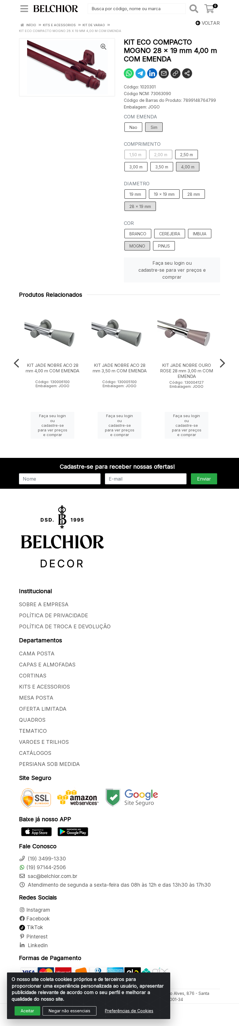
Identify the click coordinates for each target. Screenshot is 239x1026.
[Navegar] (16, 363)
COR (129, 223)
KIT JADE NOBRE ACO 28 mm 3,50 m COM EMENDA (120, 368)
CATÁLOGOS (35, 753)
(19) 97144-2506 (46, 867)
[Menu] (24, 8)
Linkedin (37, 945)
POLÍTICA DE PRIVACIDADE (53, 615)
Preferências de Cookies (129, 1010)
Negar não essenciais (69, 1010)
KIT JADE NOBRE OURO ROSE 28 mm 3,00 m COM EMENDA (186, 370)
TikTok (34, 927)
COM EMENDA (140, 117)
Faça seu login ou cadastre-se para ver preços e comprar (172, 270)
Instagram (38, 910)
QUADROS (32, 720)
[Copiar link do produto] (175, 73)
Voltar (210, 23)
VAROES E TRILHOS (44, 742)
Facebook (38, 918)
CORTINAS (32, 676)
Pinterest (37, 936)
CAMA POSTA (37, 653)
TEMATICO (33, 731)
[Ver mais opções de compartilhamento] (187, 73)
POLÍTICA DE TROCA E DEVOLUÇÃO (65, 626)
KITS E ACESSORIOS (44, 687)
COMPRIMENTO (142, 144)
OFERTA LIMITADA (42, 709)
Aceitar (27, 1010)
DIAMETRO (137, 183)
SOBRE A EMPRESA (43, 604)
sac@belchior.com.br (51, 876)
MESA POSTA (36, 698)
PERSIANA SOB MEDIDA (49, 764)
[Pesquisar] (194, 8)
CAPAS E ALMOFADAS (47, 665)
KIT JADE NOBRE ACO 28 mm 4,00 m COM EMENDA (52, 368)
